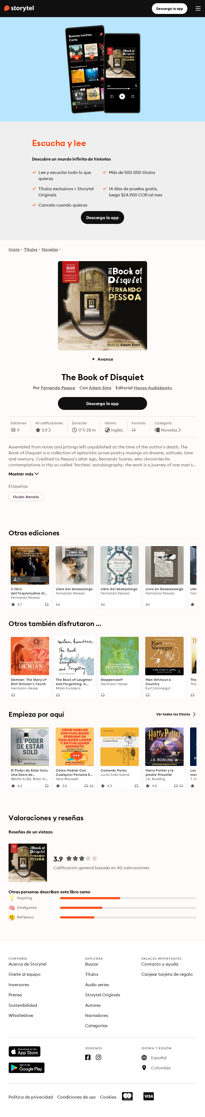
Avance (105, 359)
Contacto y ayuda (160, 964)
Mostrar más (21, 473)
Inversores (19, 984)
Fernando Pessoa (58, 387)
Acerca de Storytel (27, 964)
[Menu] (198, 8)
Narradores (96, 1015)
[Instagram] (98, 1058)
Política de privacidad (31, 1097)
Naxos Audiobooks (153, 387)
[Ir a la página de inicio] (19, 8)
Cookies (108, 1097)
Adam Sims (100, 387)
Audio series (97, 984)
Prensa (15, 994)
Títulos (30, 249)
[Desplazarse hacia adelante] (190, 576)
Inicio (14, 249)
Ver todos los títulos (173, 714)
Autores (93, 1005)
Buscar (92, 964)
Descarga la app (169, 8)
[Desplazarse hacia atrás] (15, 576)
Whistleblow (21, 1015)
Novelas (50, 249)
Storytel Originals (102, 994)
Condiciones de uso (76, 1097)
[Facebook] (87, 1058)
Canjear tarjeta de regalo (167, 974)
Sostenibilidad (23, 1005)
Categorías (96, 1025)
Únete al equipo (25, 974)
